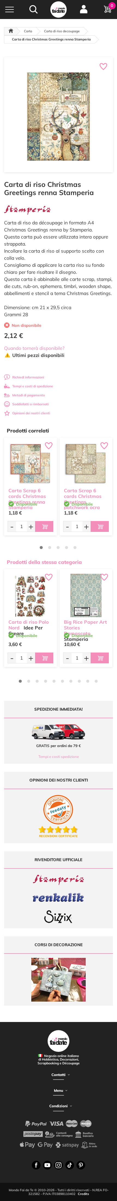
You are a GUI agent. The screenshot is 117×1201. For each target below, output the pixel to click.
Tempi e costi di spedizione (32, 386)
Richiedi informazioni (28, 377)
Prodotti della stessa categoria (44, 562)
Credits (83, 1194)
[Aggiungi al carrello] (44, 526)
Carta (28, 31)
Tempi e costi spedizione (58, 756)
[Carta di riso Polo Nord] (30, 595)
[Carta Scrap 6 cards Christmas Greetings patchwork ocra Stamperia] (86, 464)
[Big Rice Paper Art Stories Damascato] (86, 595)
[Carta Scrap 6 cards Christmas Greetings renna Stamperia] (30, 464)
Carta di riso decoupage (62, 31)
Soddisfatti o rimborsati (30, 404)
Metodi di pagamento (28, 395)
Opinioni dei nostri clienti (31, 413)
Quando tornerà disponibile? (34, 348)
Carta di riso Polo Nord (28, 625)
